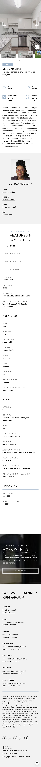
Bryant (5, 619)
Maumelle (6, 668)
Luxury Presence (9, 753)
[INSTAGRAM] (10, 738)
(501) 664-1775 (8, 613)
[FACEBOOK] (4, 738)
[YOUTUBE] (21, 738)
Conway (5, 631)
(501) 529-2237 (8, 200)
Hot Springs (7, 643)
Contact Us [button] (20, 571)
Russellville (8, 680)
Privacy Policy (24, 757)
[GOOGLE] (26, 738)
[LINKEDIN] (15, 738)
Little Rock (7, 655)
